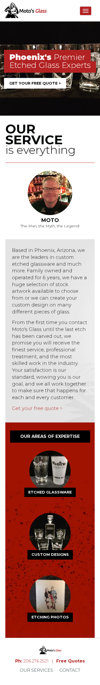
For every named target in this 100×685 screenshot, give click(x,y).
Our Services (36, 670)
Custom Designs (50, 554)
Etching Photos (50, 617)
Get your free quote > (35, 83)
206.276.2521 (32, 661)
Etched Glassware (50, 492)
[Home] (25, 10)
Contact (69, 670)
